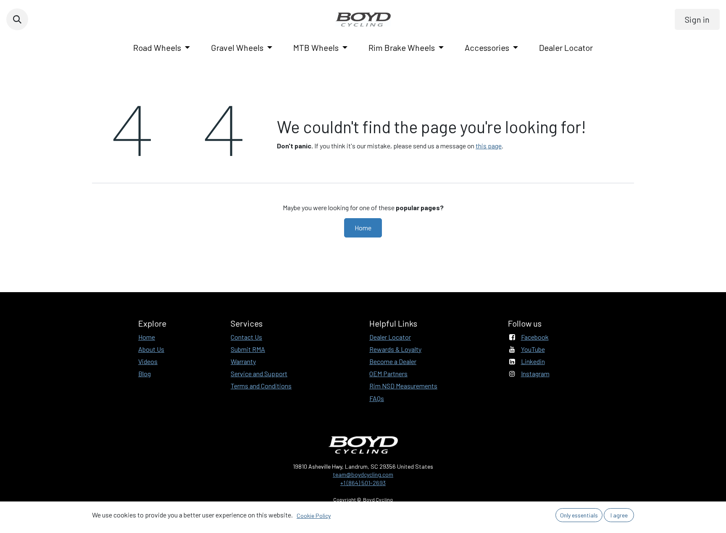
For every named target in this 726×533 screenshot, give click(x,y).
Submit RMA (248, 349)
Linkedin (533, 361)
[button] (17, 19)
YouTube (533, 349)
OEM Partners (388, 373)
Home (363, 228)
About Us (151, 349)
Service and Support (259, 373)
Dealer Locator (390, 337)
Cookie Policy (314, 515)
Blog (144, 373)
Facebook (535, 337)
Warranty (243, 361)
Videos (148, 361)
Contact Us (246, 337)
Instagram (535, 373)
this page (489, 146)
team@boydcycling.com (363, 474)
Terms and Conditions (261, 386)
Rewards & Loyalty (395, 349)
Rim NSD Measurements (403, 386)
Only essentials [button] (579, 515)
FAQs (376, 398)
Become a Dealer (392, 361)
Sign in (697, 19)
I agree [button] (619, 515)
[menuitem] (161, 47)
